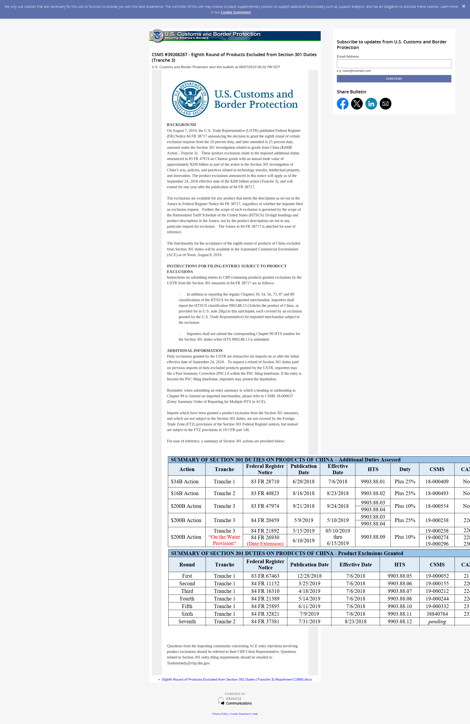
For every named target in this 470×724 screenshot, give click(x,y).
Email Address (348, 56)
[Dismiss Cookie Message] (463, 6)
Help (255, 713)
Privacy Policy (220, 713)
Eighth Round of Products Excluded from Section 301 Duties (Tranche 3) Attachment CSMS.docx (237, 679)
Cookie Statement (236, 12)
